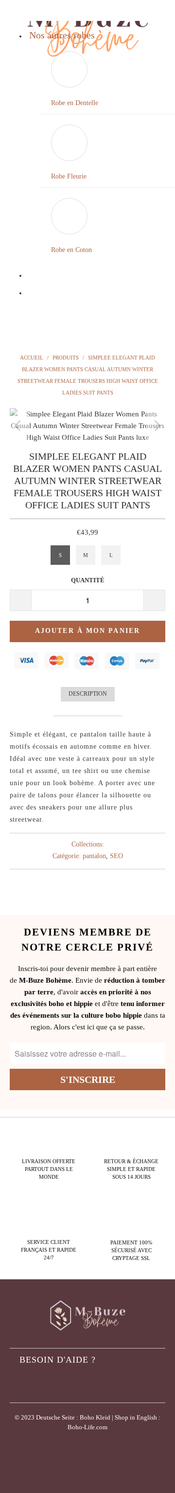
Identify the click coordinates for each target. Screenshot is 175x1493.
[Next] (156, 425)
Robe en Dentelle (74, 103)
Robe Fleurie (69, 176)
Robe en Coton (71, 249)
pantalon (94, 856)
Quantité (88, 580)
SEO (116, 856)
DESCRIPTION (88, 693)
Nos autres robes (62, 35)
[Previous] (19, 425)
